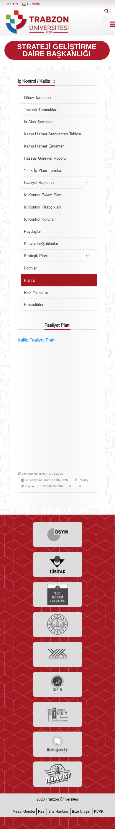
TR (8, 4)
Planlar (30, 280)
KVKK (99, 811)
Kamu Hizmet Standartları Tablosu (53, 134)
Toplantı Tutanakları (41, 109)
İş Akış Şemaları (38, 121)
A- (80, 486)
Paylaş (83, 480)
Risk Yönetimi (36, 292)
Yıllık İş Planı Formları (43, 170)
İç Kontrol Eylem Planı (43, 195)
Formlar (30, 268)
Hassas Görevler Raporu (45, 158)
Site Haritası (58, 811)
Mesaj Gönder (24, 811)
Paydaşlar (32, 231)
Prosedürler (33, 304)
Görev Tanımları (37, 97)
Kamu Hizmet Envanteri (44, 146)
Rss (41, 811)
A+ (71, 486)
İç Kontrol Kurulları (40, 219)
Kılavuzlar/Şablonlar (41, 243)
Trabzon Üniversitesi (62, 799)
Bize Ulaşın (81, 811)
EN (15, 4)
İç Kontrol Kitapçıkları (42, 207)
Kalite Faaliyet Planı (36, 339)
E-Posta (33, 4)
